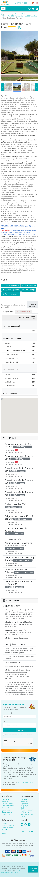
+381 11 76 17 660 (27, 832)
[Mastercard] (13, 851)
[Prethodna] (2, 87)
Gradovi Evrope (7, 803)
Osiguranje (24, 806)
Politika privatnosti (26, 810)
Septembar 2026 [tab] (24, 311)
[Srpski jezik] (33, 3)
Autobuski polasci (8, 825)
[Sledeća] (36, 87)
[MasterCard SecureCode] (24, 855)
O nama (4, 831)
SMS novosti (25, 812)
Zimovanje (5, 801)
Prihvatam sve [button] (33, 869)
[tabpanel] (19, 354)
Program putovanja (11, 286)
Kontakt (4, 833)
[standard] (35, 87)
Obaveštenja (25, 799)
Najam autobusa (7, 827)
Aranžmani (8, 14)
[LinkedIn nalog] (29, 824)
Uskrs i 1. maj (6, 810)
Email (4, 721)
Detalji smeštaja (29, 286)
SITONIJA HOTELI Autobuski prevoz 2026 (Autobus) (20, 16)
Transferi (5, 829)
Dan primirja (6, 814)
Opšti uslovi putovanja (25, 782)
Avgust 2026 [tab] (9, 311)
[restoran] (26, 87)
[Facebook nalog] (26, 824)
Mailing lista (24, 801)
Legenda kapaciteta (12, 290)
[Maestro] (19, 851)
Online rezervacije (11, 294)
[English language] (36, 3)
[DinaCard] (29, 851)
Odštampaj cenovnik (32, 305)
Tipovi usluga (29, 290)
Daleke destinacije (8, 806)
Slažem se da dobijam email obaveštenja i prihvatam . (18, 736)
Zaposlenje (24, 803)
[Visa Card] (7, 851)
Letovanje (17, 14)
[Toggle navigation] (3, 8)
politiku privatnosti (18, 737)
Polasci (4, 823)
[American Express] (24, 851)
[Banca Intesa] (11, 855)
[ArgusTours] (5, 3)
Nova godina (6, 808)
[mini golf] (17, 87)
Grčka (24, 14)
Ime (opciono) (7, 713)
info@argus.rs (26, 829)
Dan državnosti (7, 812)
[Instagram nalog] (22, 824)
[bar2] (8, 87)
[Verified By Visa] (31, 855)
